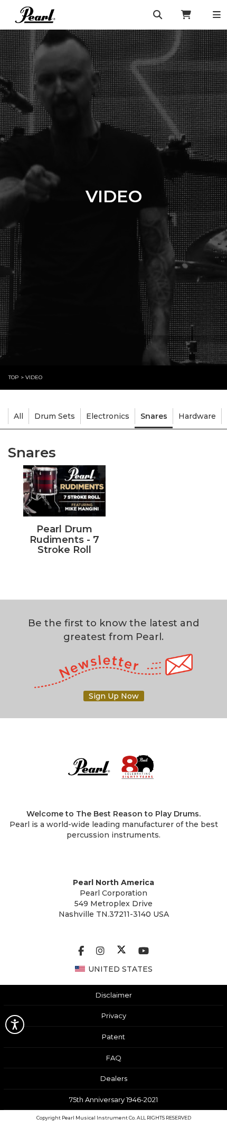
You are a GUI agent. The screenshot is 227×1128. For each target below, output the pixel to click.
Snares (153, 416)
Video (33, 377)
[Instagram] (100, 951)
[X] (121, 951)
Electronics (107, 416)
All (18, 416)
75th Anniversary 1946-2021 (113, 1099)
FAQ (113, 1058)
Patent (113, 1036)
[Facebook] (81, 951)
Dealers (113, 1078)
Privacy (113, 1015)
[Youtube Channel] (143, 951)
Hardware (197, 416)
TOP (13, 377)
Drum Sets (54, 416)
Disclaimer (114, 995)
